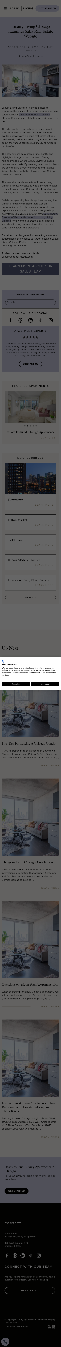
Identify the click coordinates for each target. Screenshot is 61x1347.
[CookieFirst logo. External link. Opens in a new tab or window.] (3, 661)
